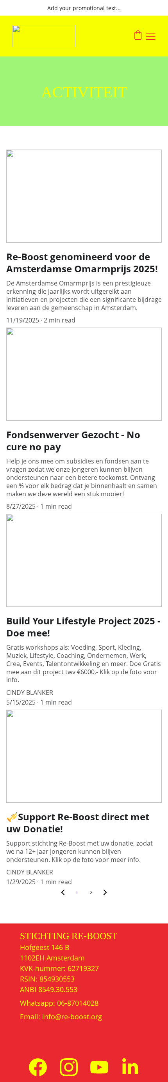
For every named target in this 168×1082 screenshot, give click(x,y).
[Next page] (105, 893)
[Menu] (150, 36)
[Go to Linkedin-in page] (130, 1067)
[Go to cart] (138, 36)
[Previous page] (63, 893)
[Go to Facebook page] (38, 1067)
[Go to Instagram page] (69, 1067)
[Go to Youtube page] (99, 1067)
